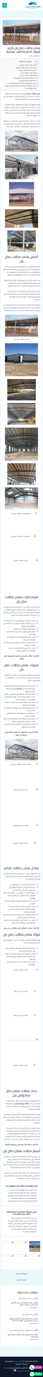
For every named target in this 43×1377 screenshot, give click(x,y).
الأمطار (19, 688)
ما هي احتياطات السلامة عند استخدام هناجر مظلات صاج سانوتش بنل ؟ (20, 87)
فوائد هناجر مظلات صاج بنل (28, 75)
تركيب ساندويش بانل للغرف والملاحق (19, 732)
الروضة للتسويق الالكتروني (17, 1369)
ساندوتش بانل (34, 55)
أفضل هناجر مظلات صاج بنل (27, 65)
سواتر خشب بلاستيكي (24, 1144)
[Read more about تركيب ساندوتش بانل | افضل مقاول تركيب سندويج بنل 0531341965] (30, 1314)
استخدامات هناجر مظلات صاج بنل (26, 67)
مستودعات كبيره (21, 734)
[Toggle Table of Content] (35, 62)
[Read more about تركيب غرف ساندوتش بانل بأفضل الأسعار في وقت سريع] (28, 1298)
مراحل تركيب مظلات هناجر (28, 73)
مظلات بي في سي (10, 928)
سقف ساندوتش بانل (25, 928)
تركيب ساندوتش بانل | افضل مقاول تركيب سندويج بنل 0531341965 (23, 1319)
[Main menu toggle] (4, 5)
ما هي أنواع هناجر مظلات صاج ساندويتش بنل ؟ (21, 83)
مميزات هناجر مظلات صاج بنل (27, 70)
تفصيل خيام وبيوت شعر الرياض (14, 657)
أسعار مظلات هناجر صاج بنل (27, 80)
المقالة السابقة (21, 1273)
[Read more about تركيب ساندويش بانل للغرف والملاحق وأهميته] (24, 1330)
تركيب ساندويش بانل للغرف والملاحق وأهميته (22, 1335)
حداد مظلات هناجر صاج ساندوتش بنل (25, 78)
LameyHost (18, 1361)
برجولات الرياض (10, 1144)
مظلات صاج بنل (27, 656)
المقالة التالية (21, 1280)
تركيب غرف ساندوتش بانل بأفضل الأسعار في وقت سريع (24, 1303)
